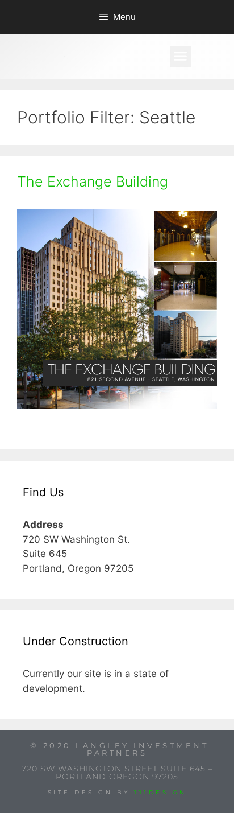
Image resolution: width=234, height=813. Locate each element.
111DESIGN (160, 792)
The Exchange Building (92, 181)
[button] (180, 56)
